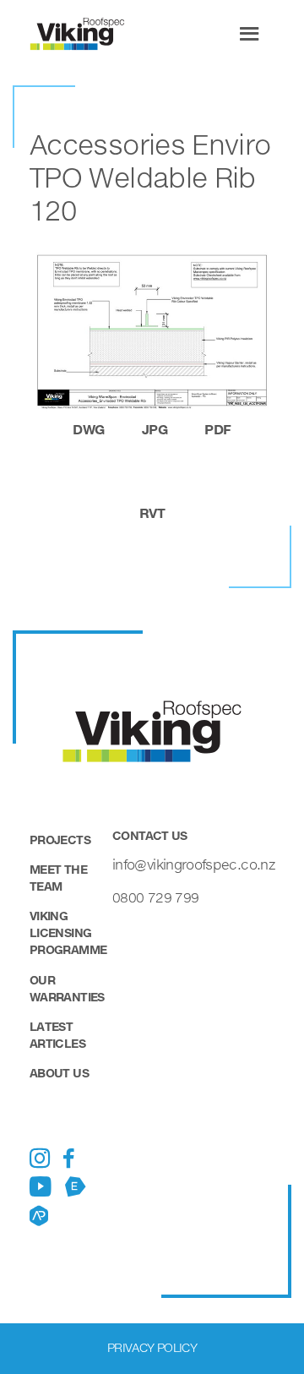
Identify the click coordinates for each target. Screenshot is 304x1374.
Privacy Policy (152, 1347)
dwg (88, 429)
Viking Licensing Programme (68, 932)
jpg (154, 429)
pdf (217, 429)
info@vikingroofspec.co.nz (193, 864)
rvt (152, 512)
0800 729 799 (155, 897)
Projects (60, 839)
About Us (59, 1073)
